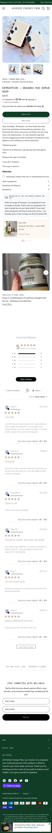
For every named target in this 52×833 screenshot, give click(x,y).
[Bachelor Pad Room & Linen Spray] (10, 229)
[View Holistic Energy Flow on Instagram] (4, 780)
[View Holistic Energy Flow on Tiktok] (10, 780)
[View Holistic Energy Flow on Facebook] (15, 780)
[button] (43, 8)
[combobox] (38, 397)
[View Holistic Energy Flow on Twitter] (21, 780)
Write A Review (26, 379)
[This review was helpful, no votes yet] (40, 441)
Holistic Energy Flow (16, 798)
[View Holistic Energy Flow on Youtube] (26, 780)
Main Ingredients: (9, 181)
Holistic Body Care (16, 79)
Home (4, 79)
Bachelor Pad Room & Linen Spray (32, 226)
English (25, 794)
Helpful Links (7, 748)
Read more (6, 171)
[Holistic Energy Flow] (26, 8)
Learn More (7, 304)
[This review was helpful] (40, 600)
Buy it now (26, 121)
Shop (4, 740)
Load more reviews (26, 647)
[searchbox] (15, 390)
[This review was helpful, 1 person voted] (40, 519)
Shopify (34, 798)
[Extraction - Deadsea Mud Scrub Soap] (13, 69)
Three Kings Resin (30, 827)
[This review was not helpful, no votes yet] (45, 441)
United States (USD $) (10, 794)
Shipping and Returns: (11, 185)
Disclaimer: (6, 189)
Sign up (26, 717)
